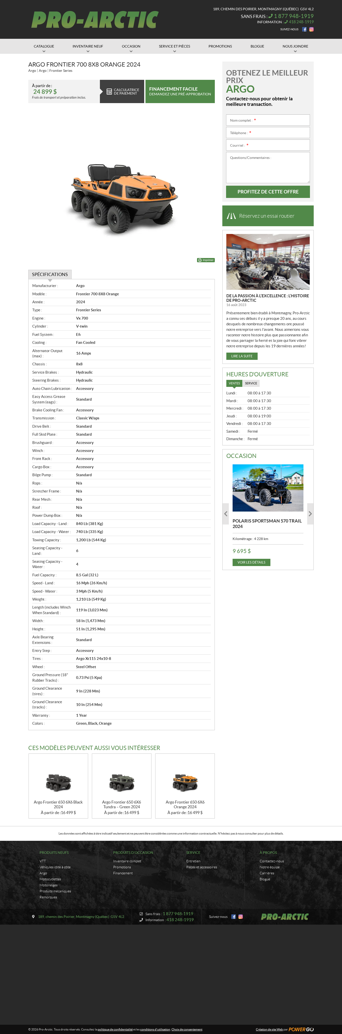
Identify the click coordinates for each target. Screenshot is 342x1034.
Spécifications (50, 274)
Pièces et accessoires (201, 867)
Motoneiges (49, 885)
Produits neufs (54, 853)
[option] (268, 513)
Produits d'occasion (133, 853)
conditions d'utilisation (155, 1029)
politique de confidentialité (115, 1029)
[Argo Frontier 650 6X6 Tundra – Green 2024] (121, 776)
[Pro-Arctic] (95, 19)
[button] (226, 514)
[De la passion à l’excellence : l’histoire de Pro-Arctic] (268, 262)
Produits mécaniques (55, 891)
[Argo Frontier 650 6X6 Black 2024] (58, 776)
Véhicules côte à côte (55, 867)
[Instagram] (311, 29)
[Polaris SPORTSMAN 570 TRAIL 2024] (268, 487)
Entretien (193, 861)
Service (193, 853)
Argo (43, 873)
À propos (268, 853)
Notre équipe (270, 867)
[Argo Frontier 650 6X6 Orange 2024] (185, 776)
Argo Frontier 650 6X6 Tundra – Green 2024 (121, 804)
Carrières (267, 873)
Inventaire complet (127, 861)
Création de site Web (269, 1029)
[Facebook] (304, 29)
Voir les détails (251, 562)
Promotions (122, 867)
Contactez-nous (272, 861)
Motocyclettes (50, 879)
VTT (43, 861)
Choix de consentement (187, 1029)
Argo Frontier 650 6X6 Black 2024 (58, 804)
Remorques (48, 897)
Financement (123, 873)
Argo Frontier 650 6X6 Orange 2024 (185, 804)
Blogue (265, 879)
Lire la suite (242, 356)
